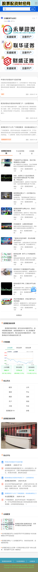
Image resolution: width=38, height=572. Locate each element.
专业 (27, 406)
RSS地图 (24, 565)
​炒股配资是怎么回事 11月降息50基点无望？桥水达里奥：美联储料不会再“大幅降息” (18, 548)
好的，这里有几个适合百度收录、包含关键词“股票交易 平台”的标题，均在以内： (25, 178)
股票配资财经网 (6, 561)
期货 (10, 397)
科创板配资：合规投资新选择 (23, 224)
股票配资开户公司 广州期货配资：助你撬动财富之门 (19, 127)
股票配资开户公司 (6, 139)
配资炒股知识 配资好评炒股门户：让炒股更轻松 (17, 103)
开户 (10, 401)
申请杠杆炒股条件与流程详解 (11, 79)
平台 (27, 392)
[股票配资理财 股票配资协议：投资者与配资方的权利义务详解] (7, 524)
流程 (27, 397)
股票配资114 (10, 411)
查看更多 (19, 315)
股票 (10, 392)
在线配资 (32, 561)
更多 (33, 18)
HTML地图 (30, 565)
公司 (27, 387)
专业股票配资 (20, 561)
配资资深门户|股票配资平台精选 (24, 269)
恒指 (27, 401)
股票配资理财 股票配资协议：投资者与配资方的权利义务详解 (25, 524)
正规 (10, 406)
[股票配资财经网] (16, 3)
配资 (10, 387)
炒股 (27, 411)
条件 (2, 94)
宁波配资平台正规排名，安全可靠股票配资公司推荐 (25, 161)
